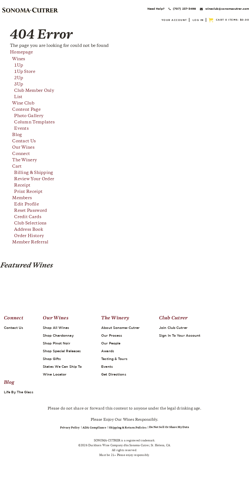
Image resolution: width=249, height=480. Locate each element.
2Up (18, 78)
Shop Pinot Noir (56, 343)
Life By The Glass (18, 392)
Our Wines (23, 148)
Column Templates (34, 122)
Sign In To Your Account (179, 335)
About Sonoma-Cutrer (120, 327)
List (18, 97)
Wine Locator (54, 374)
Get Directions (113, 374)
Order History (29, 236)
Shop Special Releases (62, 351)
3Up (18, 84)
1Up (18, 66)
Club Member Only (34, 91)
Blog (17, 135)
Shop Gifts (52, 358)
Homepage (21, 52)
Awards (107, 351)
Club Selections (30, 223)
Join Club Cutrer (173, 327)
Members (22, 198)
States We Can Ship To (62, 366)
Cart (17, 167)
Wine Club (23, 103)
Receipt (22, 186)
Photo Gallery (29, 116)
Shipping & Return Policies (127, 428)
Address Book (28, 230)
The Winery (24, 160)
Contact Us (24, 141)
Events (21, 129)
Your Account (174, 19)
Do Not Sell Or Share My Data (169, 427)
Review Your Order (34, 179)
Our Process (111, 335)
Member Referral (30, 242)
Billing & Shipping (33, 173)
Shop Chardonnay (58, 335)
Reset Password (30, 211)
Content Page (26, 110)
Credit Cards (27, 217)
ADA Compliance (94, 428)
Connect (21, 154)
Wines (18, 59)
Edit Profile (26, 204)
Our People (110, 343)
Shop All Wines (56, 327)
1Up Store (24, 72)
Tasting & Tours (114, 358)
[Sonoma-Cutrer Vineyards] (30, 10)
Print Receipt (28, 192)
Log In (198, 19)
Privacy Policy (70, 428)
